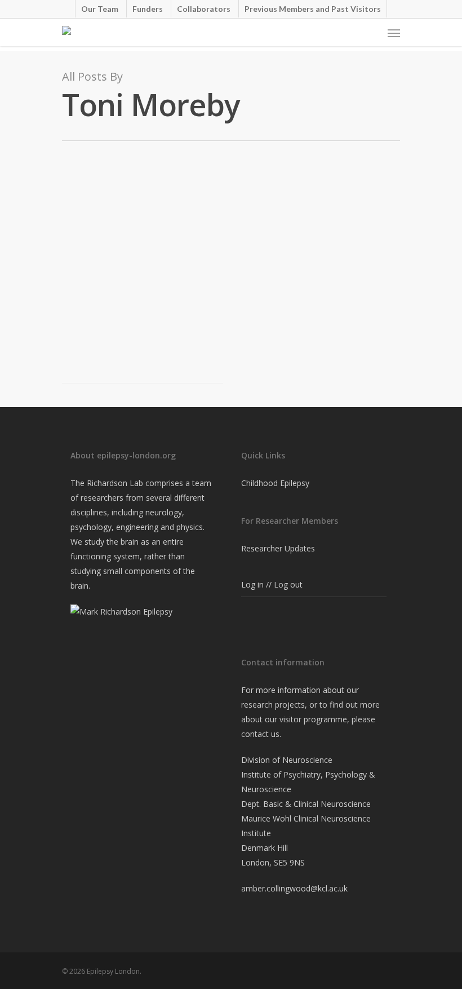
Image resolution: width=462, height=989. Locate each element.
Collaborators (203, 9)
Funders (147, 9)
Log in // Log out (272, 584)
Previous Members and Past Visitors (313, 9)
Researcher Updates (278, 548)
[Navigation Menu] (394, 32)
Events (140, 240)
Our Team (99, 9)
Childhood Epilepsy (275, 483)
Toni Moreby (102, 240)
